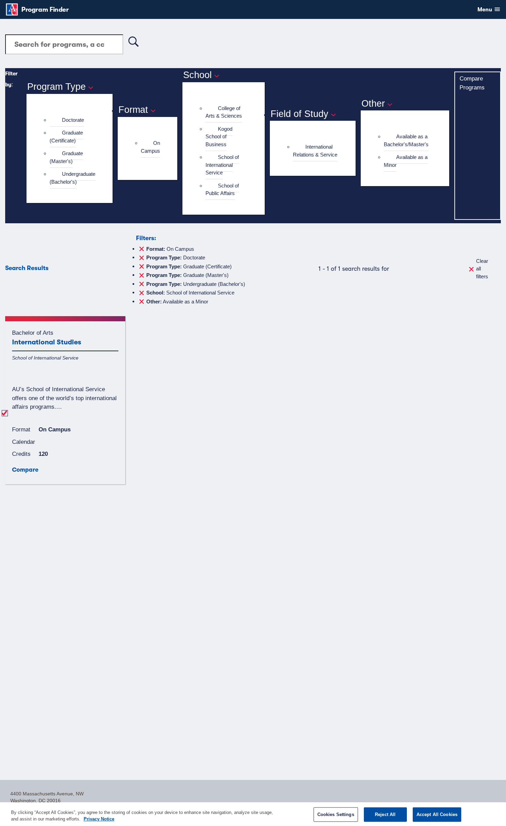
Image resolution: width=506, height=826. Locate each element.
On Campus (150, 147)
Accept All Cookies (437, 814)
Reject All (385, 814)
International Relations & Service (315, 151)
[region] (253, 814)
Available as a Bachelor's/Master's (406, 140)
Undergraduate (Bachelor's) (72, 178)
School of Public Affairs (222, 189)
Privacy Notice (99, 819)
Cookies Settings (335, 814)
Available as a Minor (406, 161)
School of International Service (222, 164)
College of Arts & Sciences (223, 112)
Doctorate (73, 120)
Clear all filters (482, 268)
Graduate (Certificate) (66, 136)
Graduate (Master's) (66, 157)
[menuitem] (72, 120)
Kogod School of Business (218, 136)
